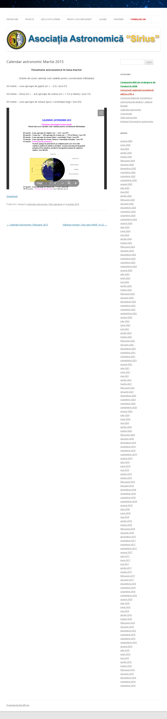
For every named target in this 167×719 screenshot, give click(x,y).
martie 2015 (126, 665)
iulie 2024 (124, 227)
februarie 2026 (127, 160)
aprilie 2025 (126, 195)
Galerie (102, 19)
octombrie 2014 (127, 685)
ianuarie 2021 (127, 391)
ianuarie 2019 (127, 485)
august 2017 (126, 552)
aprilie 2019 (126, 474)
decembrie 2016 (128, 583)
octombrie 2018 (127, 497)
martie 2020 (126, 430)
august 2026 (126, 141)
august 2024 (126, 223)
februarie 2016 (127, 622)
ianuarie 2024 (127, 250)
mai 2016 (124, 611)
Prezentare (12, 19)
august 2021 (126, 364)
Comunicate (126, 113)
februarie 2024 (127, 246)
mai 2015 (124, 658)
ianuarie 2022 (127, 344)
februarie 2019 (127, 481)
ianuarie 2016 (127, 626)
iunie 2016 (125, 607)
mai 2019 (124, 470)
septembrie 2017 (128, 548)
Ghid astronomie (128, 117)
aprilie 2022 (126, 333)
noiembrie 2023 (128, 258)
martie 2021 (126, 383)
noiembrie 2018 (128, 493)
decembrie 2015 (128, 630)
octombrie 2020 (127, 403)
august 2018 (126, 505)
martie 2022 (126, 336)
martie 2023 (126, 289)
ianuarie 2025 (127, 203)
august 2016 (126, 599)
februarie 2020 (127, 434)
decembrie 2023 (128, 254)
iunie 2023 (125, 278)
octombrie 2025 (127, 176)
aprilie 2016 (126, 615)
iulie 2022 (124, 321)
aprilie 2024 (126, 238)
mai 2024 (124, 235)
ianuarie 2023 (127, 297)
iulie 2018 (124, 509)
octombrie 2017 (127, 544)
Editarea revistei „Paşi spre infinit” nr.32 (85, 224)
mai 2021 (124, 376)
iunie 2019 (125, 466)
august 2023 (126, 270)
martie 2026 (126, 156)
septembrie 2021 (128, 360)
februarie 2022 (127, 340)
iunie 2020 (125, 419)
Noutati (124, 105)
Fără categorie (55, 204)
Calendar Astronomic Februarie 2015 (27, 224)
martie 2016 (126, 618)
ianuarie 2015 (127, 673)
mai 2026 (124, 148)
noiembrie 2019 (128, 446)
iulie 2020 (124, 415)
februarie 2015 (127, 669)
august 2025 (126, 184)
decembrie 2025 (128, 168)
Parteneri (118, 19)
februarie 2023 (127, 293)
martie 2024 (126, 242)
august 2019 (126, 458)
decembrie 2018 (128, 489)
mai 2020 (124, 423)
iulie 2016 (124, 603)
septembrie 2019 (128, 454)
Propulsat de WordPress (18, 705)
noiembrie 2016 (128, 587)
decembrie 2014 (128, 677)
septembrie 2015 (128, 642)
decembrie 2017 (128, 536)
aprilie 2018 (126, 521)
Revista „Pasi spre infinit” (79, 19)
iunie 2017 (125, 560)
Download (12, 196)
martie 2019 (126, 477)
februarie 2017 (127, 575)
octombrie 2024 (127, 215)
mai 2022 (124, 329)
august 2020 (126, 411)
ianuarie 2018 (127, 532)
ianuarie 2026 (127, 164)
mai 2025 (124, 191)
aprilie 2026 (126, 152)
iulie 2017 (124, 556)
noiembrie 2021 (128, 352)
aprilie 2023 (126, 285)
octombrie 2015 (127, 638)
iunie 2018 (125, 513)
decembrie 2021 (128, 348)
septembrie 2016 (128, 595)
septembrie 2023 (128, 266)
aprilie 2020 (126, 427)
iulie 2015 (124, 650)
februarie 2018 (127, 528)
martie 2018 (126, 524)
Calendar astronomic (37, 204)
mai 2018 (124, 517)
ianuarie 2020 (127, 438)
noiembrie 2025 (128, 172)
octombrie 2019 (127, 450)
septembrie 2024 (128, 219)
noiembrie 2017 (128, 540)
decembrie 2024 (128, 207)
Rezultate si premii (50, 19)
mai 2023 (124, 282)
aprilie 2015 (126, 662)
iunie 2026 (125, 144)
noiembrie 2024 (128, 211)
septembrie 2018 (128, 501)
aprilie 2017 (126, 568)
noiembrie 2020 (128, 399)
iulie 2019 (124, 462)
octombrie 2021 (127, 356)
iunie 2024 (125, 231)
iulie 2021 (124, 368)
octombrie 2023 (127, 262)
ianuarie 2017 (127, 579)
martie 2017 (126, 571)
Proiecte (29, 19)
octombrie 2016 (127, 591)
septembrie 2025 (128, 180)
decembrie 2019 (128, 442)
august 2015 (126, 646)
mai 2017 (124, 564)
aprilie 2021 (126, 380)
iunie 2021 (125, 372)
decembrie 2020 (128, 395)
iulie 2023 (124, 274)
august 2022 (126, 317)
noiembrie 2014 (128, 681)
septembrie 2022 (128, 313)
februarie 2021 (127, 387)
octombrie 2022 (127, 309)
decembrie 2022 (128, 301)
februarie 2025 (127, 199)
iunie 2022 (125, 325)
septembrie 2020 (128, 407)
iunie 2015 (125, 654)
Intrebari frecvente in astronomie (136, 121)
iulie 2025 (124, 188)
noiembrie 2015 (128, 634)
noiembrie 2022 (128, 305)
